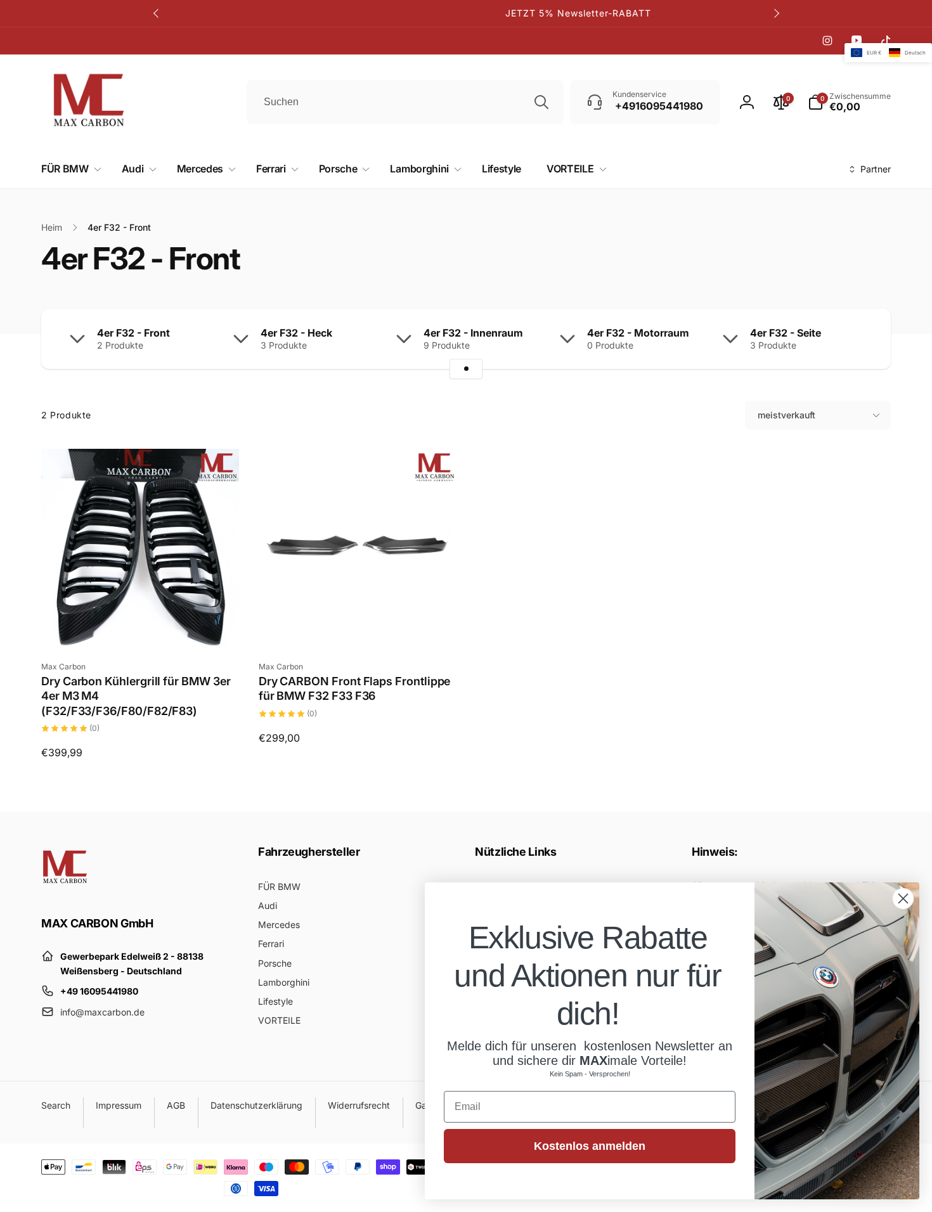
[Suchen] (541, 102)
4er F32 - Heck (296, 333)
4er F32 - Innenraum (473, 333)
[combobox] (405, 102)
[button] (69, 169)
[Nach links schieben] (156, 13)
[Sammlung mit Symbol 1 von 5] (466, 368)
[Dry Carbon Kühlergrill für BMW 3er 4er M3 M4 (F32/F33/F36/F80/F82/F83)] (141, 623)
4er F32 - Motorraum (638, 333)
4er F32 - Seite (785, 333)
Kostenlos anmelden (589, 1146)
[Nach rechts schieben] (776, 13)
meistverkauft (786, 414)
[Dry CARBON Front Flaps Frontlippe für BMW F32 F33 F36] (358, 623)
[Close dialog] (903, 898)
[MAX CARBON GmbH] (65, 888)
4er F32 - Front (133, 333)
